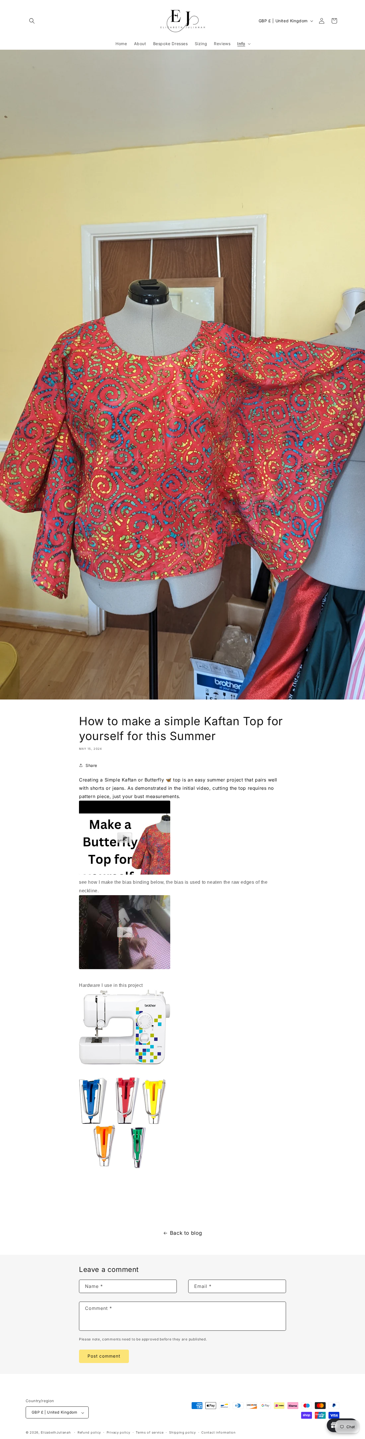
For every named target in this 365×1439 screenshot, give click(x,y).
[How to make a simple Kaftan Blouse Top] (124, 874)
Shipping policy (182, 1432)
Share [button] (91, 765)
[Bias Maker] (122, 1168)
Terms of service (149, 1432)
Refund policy (89, 1432)
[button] (32, 21)
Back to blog (186, 1233)
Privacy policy (118, 1432)
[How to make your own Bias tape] (124, 968)
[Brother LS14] (124, 1064)
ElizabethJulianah (56, 1433)
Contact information (218, 1432)
